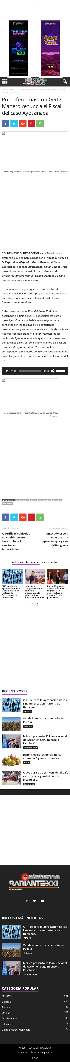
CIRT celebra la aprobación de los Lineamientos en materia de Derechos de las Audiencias (11, 592)
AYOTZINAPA (22, 500)
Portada (6, 1007)
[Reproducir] (7, 371)
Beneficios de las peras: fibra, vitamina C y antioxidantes (42, 756)
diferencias (44, 500)
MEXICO (14, 89)
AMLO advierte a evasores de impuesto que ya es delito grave (54, 539)
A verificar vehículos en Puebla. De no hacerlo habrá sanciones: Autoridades (16, 541)
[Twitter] (35, 901)
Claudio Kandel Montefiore (16, 1029)
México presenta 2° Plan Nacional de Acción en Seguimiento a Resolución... (45, 739)
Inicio (4, 89)
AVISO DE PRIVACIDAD (40, 1047)
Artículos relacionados (25, 562)
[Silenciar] (53, 371)
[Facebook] (28, 901)
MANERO (57, 500)
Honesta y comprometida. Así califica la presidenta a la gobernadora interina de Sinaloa (34, 592)
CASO (33, 500)
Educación (7, 1024)
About (22, 1047)
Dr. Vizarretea (9, 1018)
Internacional (30, 747)
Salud (26, 762)
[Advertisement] (35, 40)
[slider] (61, 370)
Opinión (6, 1013)
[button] (64, 82)
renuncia (7, 503)
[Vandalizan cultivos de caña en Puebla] (11, 724)
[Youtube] (42, 901)
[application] (35, 371)
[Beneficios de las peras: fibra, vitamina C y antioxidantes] (11, 760)
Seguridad (29, 784)
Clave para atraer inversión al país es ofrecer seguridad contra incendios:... (45, 776)
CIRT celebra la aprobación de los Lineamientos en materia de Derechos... (45, 703)
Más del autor (49, 562)
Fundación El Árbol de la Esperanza (35, 1052)
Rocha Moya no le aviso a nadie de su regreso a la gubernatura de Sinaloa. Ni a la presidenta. (57, 592)
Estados (28, 726)
